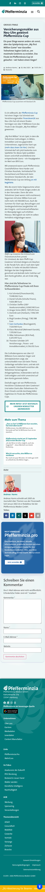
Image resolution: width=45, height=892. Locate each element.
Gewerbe (8, 833)
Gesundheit (10, 826)
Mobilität (8, 830)
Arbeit (7, 822)
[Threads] (15, 703)
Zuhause (8, 845)
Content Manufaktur (13, 739)
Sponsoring (9, 806)
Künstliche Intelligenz (14, 786)
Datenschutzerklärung (31, 869)
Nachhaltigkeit (11, 790)
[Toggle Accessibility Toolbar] (40, 887)
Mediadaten (10, 731)
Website (7, 646)
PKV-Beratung (11, 774)
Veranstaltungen (12, 810)
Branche (9, 70)
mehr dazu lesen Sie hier (15, 147)
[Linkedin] (8, 703)
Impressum (36, 865)
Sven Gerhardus (16, 324)
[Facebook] (4, 703)
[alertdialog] (22, 888)
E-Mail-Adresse (10, 637)
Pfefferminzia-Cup (30, 113)
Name (7, 627)
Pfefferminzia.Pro (12, 754)
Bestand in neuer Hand (14, 778)
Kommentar (9, 598)
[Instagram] (11, 703)
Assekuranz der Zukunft (15, 770)
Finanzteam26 (29, 118)
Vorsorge (8, 841)
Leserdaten (9, 735)
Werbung (8, 802)
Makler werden (11, 782)
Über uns (8, 723)
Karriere (8, 727)
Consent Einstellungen (31, 860)
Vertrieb (8, 837)
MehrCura (9, 758)
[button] (32, 12)
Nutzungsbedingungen (21, 865)
